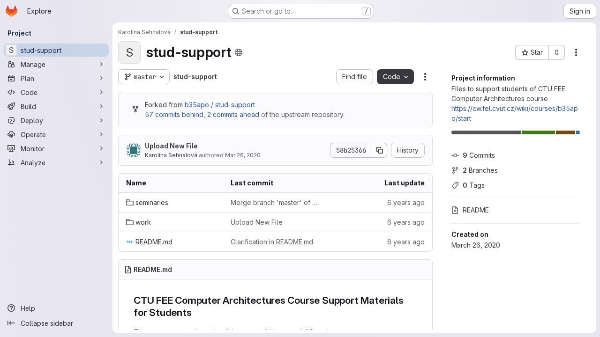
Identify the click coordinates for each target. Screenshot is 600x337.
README (476, 210)
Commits (479, 155)
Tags (474, 185)
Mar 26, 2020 (243, 155)
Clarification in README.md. (273, 242)
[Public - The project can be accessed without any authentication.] (238, 52)
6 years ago (406, 202)
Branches (480, 170)
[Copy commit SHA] (379, 150)
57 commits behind (174, 114)
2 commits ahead (233, 114)
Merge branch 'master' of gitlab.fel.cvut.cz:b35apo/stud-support (275, 202)
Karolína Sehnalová (171, 155)
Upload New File (171, 146)
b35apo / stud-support (220, 105)
